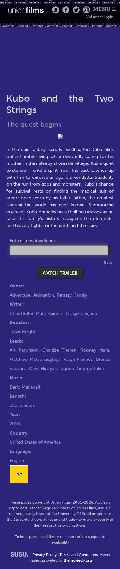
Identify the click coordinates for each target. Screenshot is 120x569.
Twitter (76, 9)
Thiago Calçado (81, 313)
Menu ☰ (105, 9)
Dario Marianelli (25, 387)
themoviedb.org (78, 560)
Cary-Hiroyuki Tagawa (51, 368)
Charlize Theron (59, 350)
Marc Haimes (49, 313)
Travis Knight (22, 332)
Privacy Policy (44, 554)
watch (60, 273)
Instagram (86, 9)
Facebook (65, 9)
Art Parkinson (24, 350)
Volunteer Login (99, 17)
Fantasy (64, 295)
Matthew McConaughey (35, 359)
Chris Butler (21, 313)
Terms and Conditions (79, 554)
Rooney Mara (94, 350)
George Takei (90, 368)
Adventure (20, 295)
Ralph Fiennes (77, 359)
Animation (43, 295)
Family (80, 295)
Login (55, 9)
